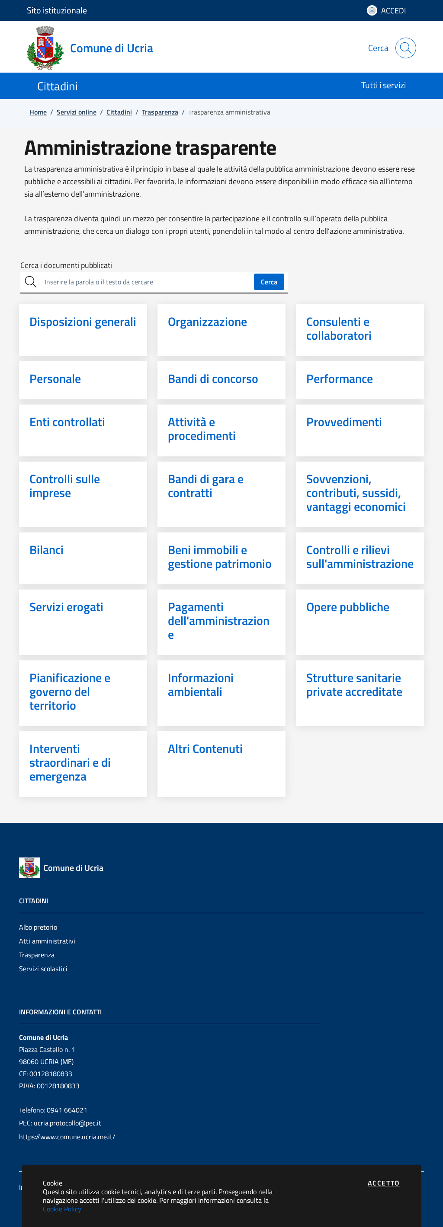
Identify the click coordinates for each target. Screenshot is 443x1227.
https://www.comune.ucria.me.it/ (67, 1136)
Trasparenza (37, 955)
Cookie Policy (62, 1209)
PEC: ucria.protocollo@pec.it (60, 1123)
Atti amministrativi (47, 941)
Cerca (269, 282)
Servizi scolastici (43, 968)
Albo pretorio (38, 927)
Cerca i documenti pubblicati (66, 265)
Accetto (384, 1182)
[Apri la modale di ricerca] (405, 48)
